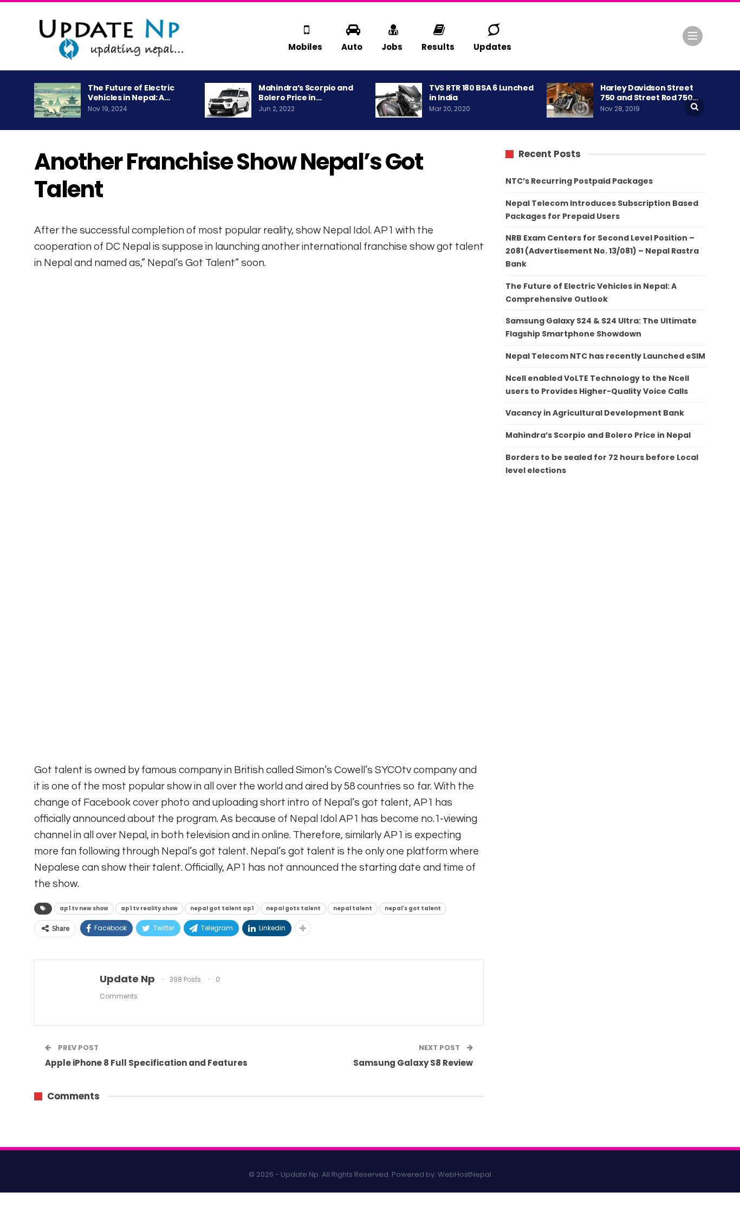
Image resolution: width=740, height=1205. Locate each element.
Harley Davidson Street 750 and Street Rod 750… (649, 92)
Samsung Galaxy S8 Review (413, 1062)
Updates (492, 47)
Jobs (392, 47)
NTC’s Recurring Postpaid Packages (579, 181)
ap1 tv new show (84, 908)
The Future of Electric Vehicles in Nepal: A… (131, 92)
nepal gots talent (293, 908)
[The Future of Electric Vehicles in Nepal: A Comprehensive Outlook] (57, 100)
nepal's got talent (413, 908)
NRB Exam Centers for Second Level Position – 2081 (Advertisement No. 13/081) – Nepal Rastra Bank (602, 250)
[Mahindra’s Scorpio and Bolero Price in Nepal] (228, 100)
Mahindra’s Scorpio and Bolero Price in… (305, 92)
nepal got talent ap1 (222, 908)
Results (438, 47)
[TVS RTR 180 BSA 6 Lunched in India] (398, 100)
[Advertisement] (259, 415)
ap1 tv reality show (149, 908)
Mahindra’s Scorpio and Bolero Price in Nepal (598, 435)
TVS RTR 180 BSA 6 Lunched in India (481, 92)
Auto (351, 47)
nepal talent (352, 908)
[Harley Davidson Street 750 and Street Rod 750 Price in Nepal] (570, 100)
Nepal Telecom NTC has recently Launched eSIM (605, 356)
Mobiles (305, 47)
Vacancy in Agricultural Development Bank (594, 412)
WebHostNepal (464, 1174)
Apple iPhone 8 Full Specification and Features (146, 1062)
